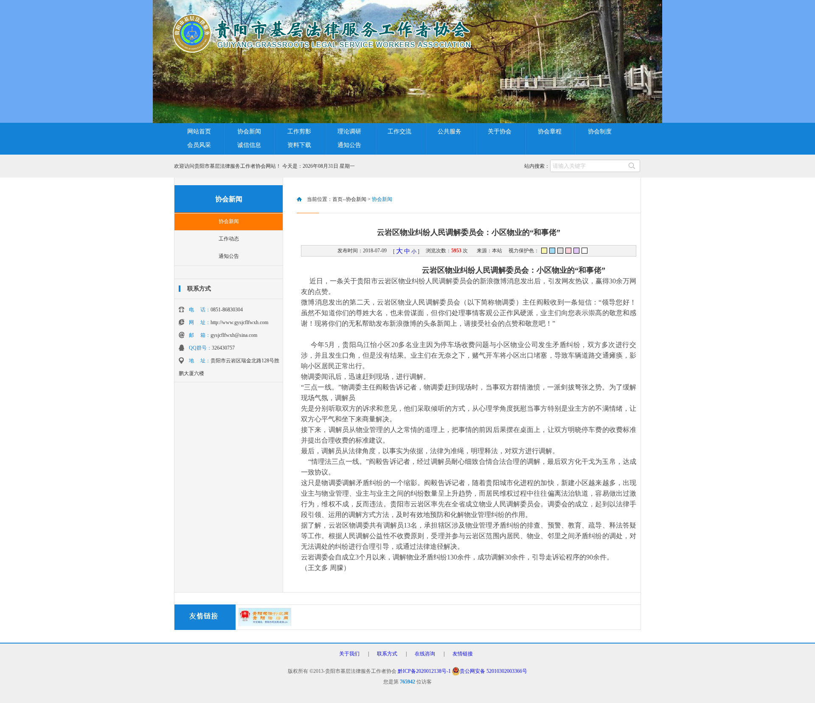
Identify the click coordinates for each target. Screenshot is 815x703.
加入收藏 (623, 9)
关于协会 (499, 131)
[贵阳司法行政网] (265, 624)
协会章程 (550, 131)
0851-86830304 (227, 310)
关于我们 (349, 654)
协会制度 (600, 131)
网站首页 (199, 131)
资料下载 (299, 145)
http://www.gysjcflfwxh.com (239, 322)
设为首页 (594, 9)
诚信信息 (249, 145)
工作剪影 (299, 131)
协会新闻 (249, 131)
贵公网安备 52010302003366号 (493, 671)
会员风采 (199, 145)
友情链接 (462, 654)
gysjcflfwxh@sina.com (234, 335)
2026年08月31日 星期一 (330, 166)
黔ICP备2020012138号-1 (424, 671)
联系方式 (387, 654)
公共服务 (449, 131)
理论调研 (349, 131)
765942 (407, 682)
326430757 (223, 348)
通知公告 (349, 145)
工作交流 (399, 131)
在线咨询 (425, 654)
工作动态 (229, 239)
